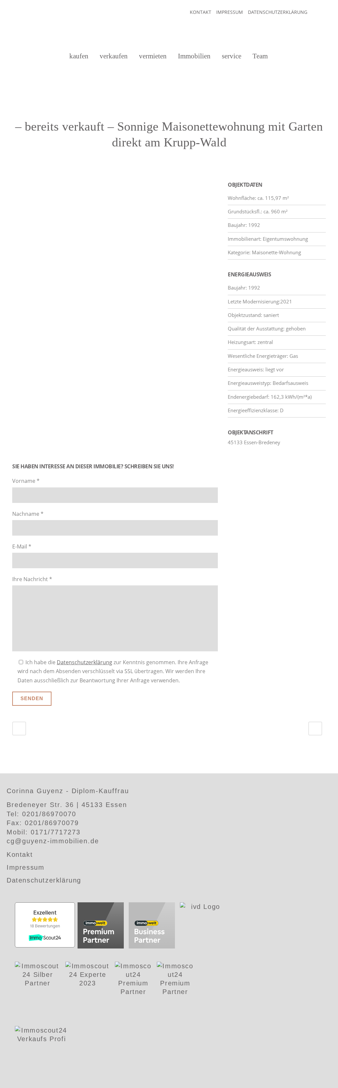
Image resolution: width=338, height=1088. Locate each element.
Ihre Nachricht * (32, 579)
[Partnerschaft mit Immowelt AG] (101, 926)
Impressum (229, 12)
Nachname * (28, 513)
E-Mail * (21, 546)
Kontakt (200, 12)
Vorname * (26, 480)
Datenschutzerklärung (277, 12)
